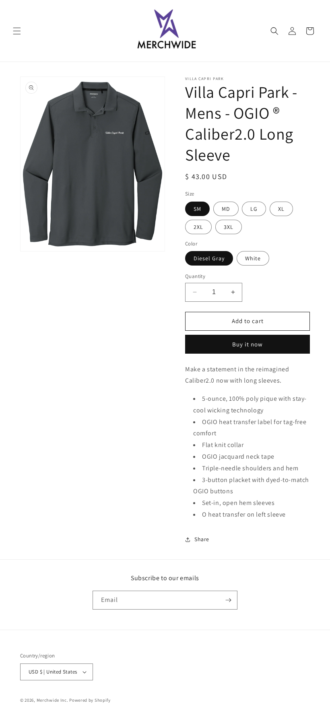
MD (226, 208)
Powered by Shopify (90, 700)
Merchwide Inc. (52, 700)
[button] (17, 31)
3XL (228, 227)
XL (281, 208)
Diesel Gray (209, 258)
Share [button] (201, 539)
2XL (198, 227)
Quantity (195, 276)
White (253, 258)
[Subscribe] (228, 600)
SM (197, 208)
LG (254, 208)
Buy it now (247, 344)
